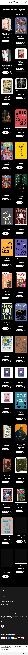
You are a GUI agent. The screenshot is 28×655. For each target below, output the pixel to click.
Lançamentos (4, 604)
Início (8, 7)
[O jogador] (10, 265)
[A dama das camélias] (24, 202)
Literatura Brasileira (5, 596)
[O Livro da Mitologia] (24, 43)
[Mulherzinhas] (24, 296)
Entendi (25, 653)
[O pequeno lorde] (24, 541)
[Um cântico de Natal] (24, 330)
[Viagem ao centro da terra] (10, 512)
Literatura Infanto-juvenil (7, 601)
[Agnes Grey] (10, 298)
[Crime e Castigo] (24, 136)
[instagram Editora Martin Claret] (2, 626)
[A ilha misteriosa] (24, 511)
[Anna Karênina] (24, 572)
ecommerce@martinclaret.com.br (11, 613)
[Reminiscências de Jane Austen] (10, 412)
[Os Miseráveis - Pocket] (24, 69)
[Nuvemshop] (5, 649)
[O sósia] (24, 386)
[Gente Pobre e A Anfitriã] (24, 419)
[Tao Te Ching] (24, 167)
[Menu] (2, 2)
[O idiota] (24, 233)
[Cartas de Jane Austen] (10, 576)
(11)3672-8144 (6, 611)
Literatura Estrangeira (6, 599)
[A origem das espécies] (10, 104)
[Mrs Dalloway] (10, 482)
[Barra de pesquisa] (22, 2)
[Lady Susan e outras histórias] (10, 449)
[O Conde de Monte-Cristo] (24, 98)
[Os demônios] (10, 233)
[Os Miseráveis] (10, 132)
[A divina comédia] (10, 543)
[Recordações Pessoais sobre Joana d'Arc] (10, 199)
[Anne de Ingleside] (10, 168)
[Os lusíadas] (10, 360)
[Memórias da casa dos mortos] (24, 266)
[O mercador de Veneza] (24, 452)
